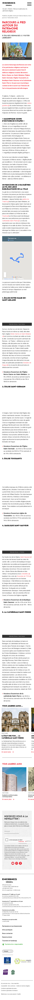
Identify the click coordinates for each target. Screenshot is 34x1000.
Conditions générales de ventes (9, 988)
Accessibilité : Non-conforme (8, 986)
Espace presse (7, 937)
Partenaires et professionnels (12, 926)
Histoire (10, 9)
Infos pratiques (7, 930)
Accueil (5, 9)
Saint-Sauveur (25, 557)
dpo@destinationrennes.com (10, 855)
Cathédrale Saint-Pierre (10, 221)
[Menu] (29, 4)
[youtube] (12, 863)
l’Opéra (4, 216)
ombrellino (24, 574)
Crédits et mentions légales (23, 986)
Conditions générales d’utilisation (9, 990)
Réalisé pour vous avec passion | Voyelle (11, 994)
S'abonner (21, 841)
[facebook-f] (20, 863)
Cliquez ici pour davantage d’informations (17, 858)
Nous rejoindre (15, 983)
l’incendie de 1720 (23, 576)
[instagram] (16, 863)
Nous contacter (7, 933)
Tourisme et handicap (9, 941)
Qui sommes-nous (5, 983)
